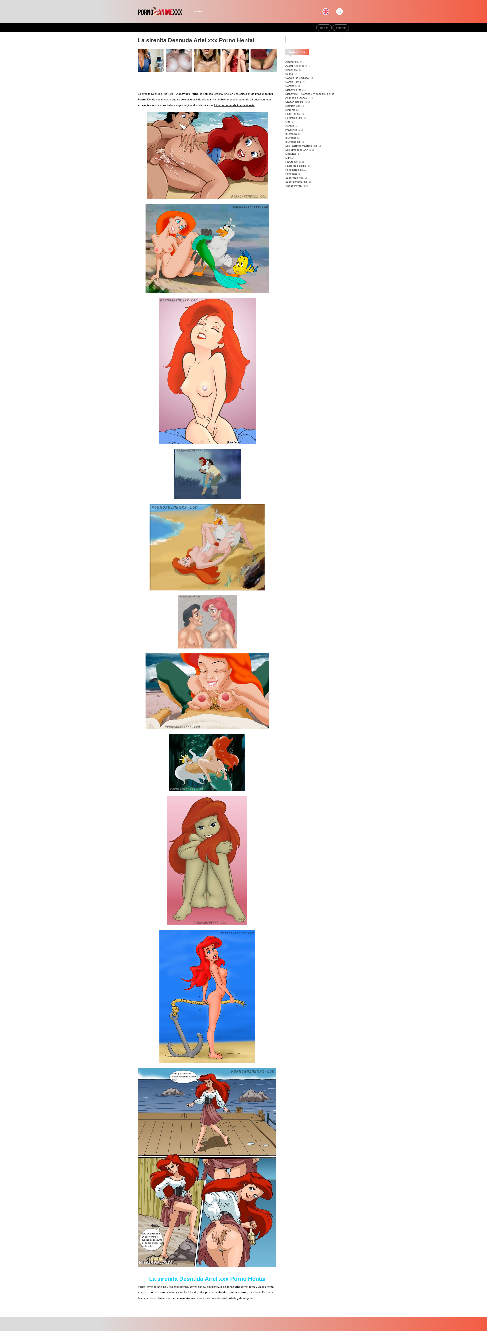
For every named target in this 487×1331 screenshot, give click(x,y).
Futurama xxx (293, 117)
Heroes (289, 125)
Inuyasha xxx (293, 141)
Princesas (291, 173)
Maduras (290, 153)
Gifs (287, 121)
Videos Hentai (293, 185)
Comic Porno (293, 81)
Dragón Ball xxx (294, 101)
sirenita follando (187, 1292)
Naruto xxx (291, 161)
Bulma (289, 73)
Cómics (289, 85)
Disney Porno (293, 89)
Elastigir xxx (292, 105)
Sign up (341, 27)
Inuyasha (290, 137)
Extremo (290, 109)
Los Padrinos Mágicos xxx (301, 145)
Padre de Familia (295, 165)
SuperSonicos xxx (296, 181)
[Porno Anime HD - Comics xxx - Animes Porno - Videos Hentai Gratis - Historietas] (160, 11)
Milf (287, 157)
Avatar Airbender (295, 65)
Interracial (291, 133)
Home (198, 11)
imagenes (291, 129)
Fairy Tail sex (293, 113)
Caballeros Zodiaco (297, 77)
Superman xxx (294, 177)
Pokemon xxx (293, 169)
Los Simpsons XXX (296, 149)
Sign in (324, 27)
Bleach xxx (291, 69)
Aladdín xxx (292, 61)
